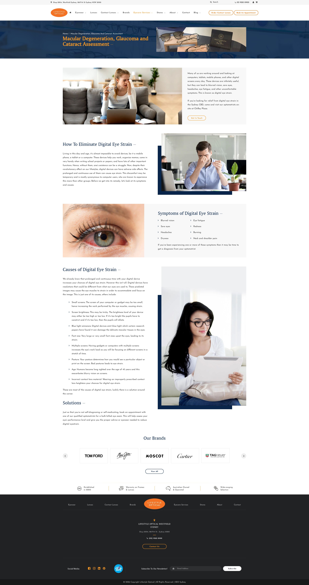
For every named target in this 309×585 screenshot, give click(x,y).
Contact (186, 13)
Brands (126, 13)
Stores (160, 13)
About (173, 13)
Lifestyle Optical (147, 582)
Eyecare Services (142, 13)
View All (154, 471)
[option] (94, 455)
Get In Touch (196, 118)
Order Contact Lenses (221, 13)
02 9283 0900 (243, 2)
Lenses (93, 13)
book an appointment (246, 13)
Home (65, 34)
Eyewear (79, 13)
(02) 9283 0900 (155, 538)
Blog (196, 13)
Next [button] (243, 455)
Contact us (154, 547)
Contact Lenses (109, 13)
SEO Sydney (180, 582)
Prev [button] (65, 455)
